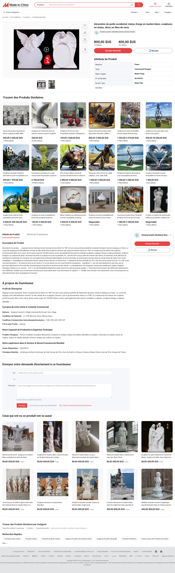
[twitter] (161, 551)
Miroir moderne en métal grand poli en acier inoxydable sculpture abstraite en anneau (73, 216)
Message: (11, 385)
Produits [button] (40, 4)
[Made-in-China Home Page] (15, 4)
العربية (114, 556)
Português (77, 556)
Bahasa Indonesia (168, 556)
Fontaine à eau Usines (12, 539)
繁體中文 (35, 556)
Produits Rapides (102, 551)
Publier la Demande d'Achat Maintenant (75, 405)
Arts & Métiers (15, 17)
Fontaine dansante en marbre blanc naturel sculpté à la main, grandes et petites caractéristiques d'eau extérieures (122, 505)
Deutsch (68, 556)
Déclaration (31, 551)
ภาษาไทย (138, 556)
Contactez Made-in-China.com (84, 551)
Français (51, 556)
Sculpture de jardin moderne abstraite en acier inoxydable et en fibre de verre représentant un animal (15, 174)
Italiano (86, 556)
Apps (157, 12)
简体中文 (26, 556)
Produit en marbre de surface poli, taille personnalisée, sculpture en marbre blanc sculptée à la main (158, 216)
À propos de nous (18, 551)
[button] (132, 5)
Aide (147, 12)
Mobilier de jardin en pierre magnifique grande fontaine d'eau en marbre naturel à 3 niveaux (156, 505)
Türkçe (147, 556)
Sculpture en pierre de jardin (107, 539)
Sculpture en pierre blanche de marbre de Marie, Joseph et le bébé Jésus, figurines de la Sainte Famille (156, 457)
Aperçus (136, 551)
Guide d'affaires (147, 551)
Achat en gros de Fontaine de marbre (154, 539)
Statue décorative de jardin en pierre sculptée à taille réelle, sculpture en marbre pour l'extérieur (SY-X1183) (16, 132)
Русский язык (96, 556)
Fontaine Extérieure (129, 539)
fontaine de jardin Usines (51, 539)
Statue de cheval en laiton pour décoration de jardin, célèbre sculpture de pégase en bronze (100, 132)
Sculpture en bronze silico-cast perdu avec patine (157, 132)
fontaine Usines (31, 539)
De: (14, 373)
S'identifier (169, 6)
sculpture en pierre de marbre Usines (78, 539)
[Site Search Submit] (139, 4)
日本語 (43, 556)
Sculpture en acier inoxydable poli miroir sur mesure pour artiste (101, 216)
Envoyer (22, 405)
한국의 (106, 556)
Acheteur (134, 12)
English (17, 556)
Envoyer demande (113, 50)
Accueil (5, 17)
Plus (4, 543)
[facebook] (156, 551)
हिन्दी (131, 556)
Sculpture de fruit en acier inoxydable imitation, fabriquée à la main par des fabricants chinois (73, 132)
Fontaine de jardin (39, 17)
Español (60, 556)
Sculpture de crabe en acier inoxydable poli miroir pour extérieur (13, 216)
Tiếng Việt (155, 556)
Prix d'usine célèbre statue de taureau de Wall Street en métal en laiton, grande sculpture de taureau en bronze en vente (73, 174)
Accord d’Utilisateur (44, 551)
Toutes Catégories (12, 12)
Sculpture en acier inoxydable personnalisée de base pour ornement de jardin (128, 132)
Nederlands (122, 556)
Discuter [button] (155, 51)
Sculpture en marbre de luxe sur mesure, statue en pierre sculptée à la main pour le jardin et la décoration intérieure (44, 132)
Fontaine (26, 17)
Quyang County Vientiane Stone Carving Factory (117, 31)
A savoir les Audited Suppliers (120, 551)
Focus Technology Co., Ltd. (86, 560)
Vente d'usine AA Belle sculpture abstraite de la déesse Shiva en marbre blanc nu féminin (17, 505)
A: (14, 379)
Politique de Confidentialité (62, 551)
